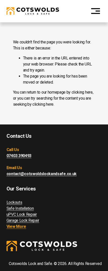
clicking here (82, 92)
